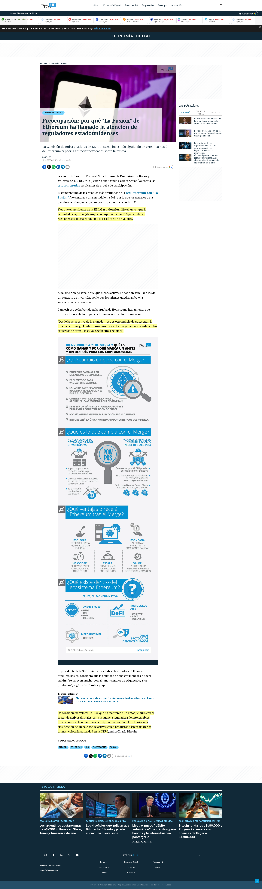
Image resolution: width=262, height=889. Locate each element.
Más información (102, 28)
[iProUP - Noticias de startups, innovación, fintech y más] (47, 5)
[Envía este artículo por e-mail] (68, 167)
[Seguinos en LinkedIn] (61, 855)
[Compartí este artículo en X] (49, 167)
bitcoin (63, 747)
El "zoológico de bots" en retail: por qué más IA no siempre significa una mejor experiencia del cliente (207, 159)
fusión (113, 747)
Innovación (176, 5)
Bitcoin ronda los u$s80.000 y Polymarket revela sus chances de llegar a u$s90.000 (200, 831)
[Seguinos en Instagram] (45, 855)
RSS (200, 855)
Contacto (131, 873)
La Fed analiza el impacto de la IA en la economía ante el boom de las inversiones (207, 121)
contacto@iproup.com (49, 870)
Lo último (94, 5)
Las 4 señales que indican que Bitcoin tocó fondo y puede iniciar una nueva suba (107, 829)
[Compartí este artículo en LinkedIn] (58, 167)
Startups (162, 5)
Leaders (104, 873)
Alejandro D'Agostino (144, 842)
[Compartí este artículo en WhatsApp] (54, 167)
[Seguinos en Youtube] (77, 855)
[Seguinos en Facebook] (53, 855)
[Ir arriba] (257, 881)
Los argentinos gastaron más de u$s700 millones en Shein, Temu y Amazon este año (61, 829)
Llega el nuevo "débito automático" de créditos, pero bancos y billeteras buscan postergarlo (154, 831)
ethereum (76, 747)
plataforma (99, 747)
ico (87, 747)
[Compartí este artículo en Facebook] (44, 167)
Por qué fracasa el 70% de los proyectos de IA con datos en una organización (207, 133)
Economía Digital (111, 5)
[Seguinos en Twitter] (69, 855)
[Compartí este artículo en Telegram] (63, 167)
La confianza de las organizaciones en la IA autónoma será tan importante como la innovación (205, 148)
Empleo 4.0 (148, 5)
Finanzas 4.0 (131, 5)
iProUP (48, 157)
